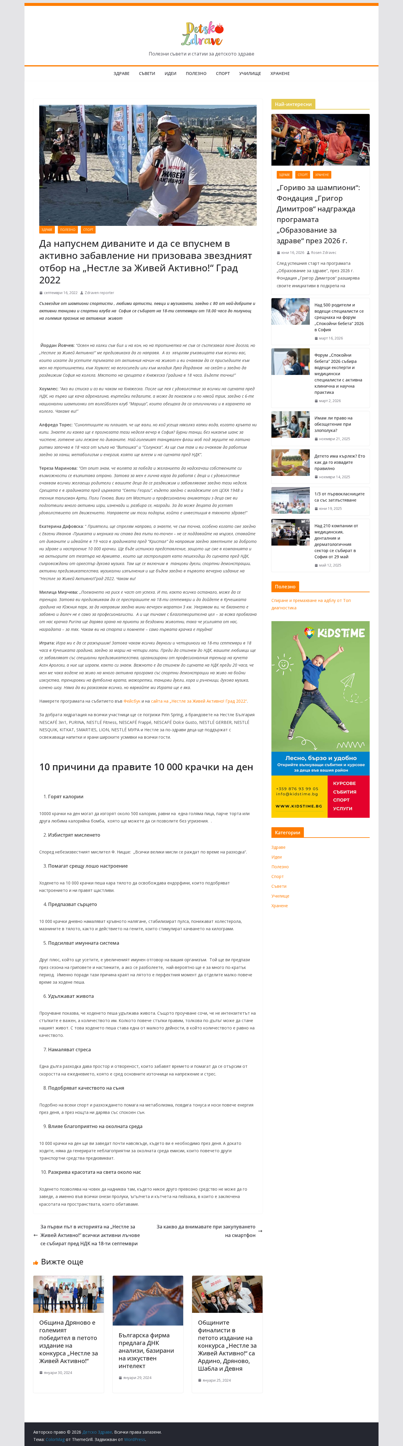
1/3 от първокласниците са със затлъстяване (339, 497)
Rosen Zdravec (323, 252)
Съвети (147, 73)
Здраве (122, 73)
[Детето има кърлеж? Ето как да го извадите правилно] (290, 466)
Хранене (280, 73)
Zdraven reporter (99, 292)
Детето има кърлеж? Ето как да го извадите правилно (339, 462)
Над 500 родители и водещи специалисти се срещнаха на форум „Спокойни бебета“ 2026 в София (339, 317)
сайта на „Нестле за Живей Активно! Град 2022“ (199, 701)
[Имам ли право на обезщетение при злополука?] (290, 428)
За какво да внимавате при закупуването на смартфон (206, 1230)
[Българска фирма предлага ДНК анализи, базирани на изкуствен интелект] (148, 1280)
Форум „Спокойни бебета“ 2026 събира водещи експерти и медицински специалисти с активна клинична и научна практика (338, 373)
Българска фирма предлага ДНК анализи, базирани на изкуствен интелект (146, 1350)
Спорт (223, 73)
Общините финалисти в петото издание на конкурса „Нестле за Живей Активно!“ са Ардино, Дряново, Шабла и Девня (227, 1345)
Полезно (196, 73)
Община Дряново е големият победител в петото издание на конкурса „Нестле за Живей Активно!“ (68, 1341)
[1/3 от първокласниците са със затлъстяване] (290, 501)
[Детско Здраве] (201, 7)
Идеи (170, 73)
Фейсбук (132, 701)
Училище (250, 73)
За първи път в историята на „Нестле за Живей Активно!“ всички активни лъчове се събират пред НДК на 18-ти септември (90, 1235)
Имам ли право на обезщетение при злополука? (333, 424)
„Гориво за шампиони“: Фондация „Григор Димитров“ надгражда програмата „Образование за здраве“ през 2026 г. (318, 213)
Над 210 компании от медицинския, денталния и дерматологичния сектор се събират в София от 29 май (336, 541)
